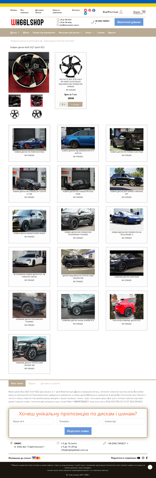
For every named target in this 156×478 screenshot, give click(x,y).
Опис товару (17, 383)
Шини (26, 32)
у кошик (75, 104)
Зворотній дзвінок (129, 22)
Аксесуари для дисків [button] (69, 32)
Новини (13, 10)
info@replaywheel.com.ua (69, 25)
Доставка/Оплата (39, 11)
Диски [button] (13, 32)
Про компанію (24, 11)
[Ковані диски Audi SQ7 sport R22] (29, 72)
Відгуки (112, 32)
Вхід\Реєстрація (110, 11)
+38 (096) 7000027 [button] (116, 443)
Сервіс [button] (88, 32)
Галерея (101, 32)
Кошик (137, 12)
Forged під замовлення (44, 32)
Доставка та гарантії (50, 383)
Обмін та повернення (57, 11)
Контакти (76, 10)
